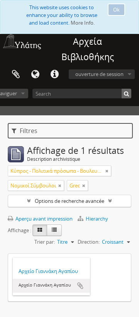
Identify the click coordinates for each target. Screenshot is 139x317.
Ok (116, 9)
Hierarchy (96, 218)
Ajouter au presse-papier (80, 286)
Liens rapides (54, 74)
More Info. (83, 22)
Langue (35, 74)
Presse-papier (15, 74)
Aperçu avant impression (43, 218)
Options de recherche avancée (69, 200)
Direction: (89, 241)
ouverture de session (99, 74)
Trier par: (44, 241)
